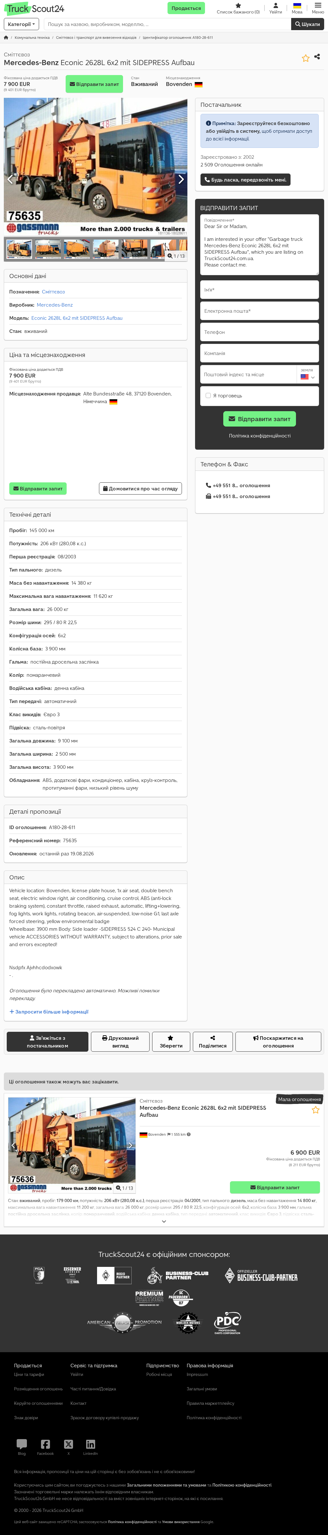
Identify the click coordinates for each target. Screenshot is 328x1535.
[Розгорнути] (164, 1221)
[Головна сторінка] (6, 37)
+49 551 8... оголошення (241, 485)
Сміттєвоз (53, 291)
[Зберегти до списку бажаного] (305, 58)
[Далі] (180, 179)
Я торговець (227, 395)
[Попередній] (10, 179)
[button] (318, 8)
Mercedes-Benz (55, 304)
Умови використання (181, 1521)
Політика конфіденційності (260, 435)
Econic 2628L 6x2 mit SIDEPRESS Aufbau (77, 318)
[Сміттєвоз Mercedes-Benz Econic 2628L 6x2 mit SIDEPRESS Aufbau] (71, 1145)
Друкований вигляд (123, 1042)
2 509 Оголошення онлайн (232, 164)
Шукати (310, 24)
